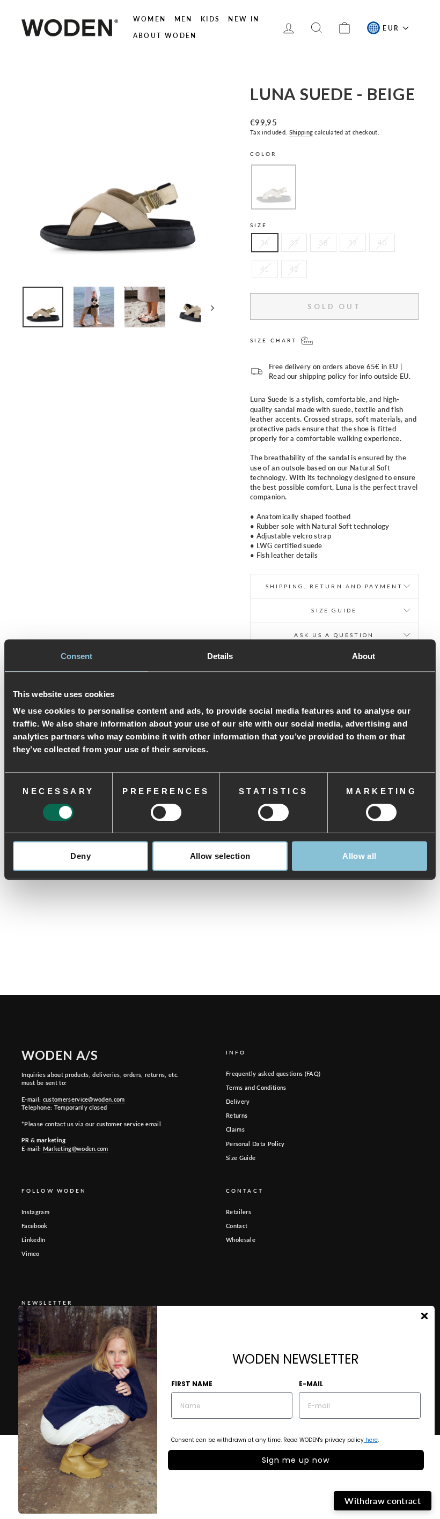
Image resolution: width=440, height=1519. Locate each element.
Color (263, 154)
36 (264, 242)
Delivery (238, 1101)
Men (183, 19)
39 (352, 242)
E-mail (311, 1383)
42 (294, 269)
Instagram (35, 1211)
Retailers (238, 1211)
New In (243, 19)
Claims (235, 1129)
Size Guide (240, 1157)
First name (191, 1383)
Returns (236, 1115)
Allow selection (220, 855)
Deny (80, 855)
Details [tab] (220, 656)
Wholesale (240, 1239)
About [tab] (364, 656)
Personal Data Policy (255, 1143)
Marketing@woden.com (75, 1148)
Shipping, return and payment (334, 586)
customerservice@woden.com (84, 1099)
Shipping (301, 132)
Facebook (34, 1225)
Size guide (334, 610)
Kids (211, 19)
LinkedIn (33, 1239)
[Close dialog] (424, 1316)
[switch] (166, 812)
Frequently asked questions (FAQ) (273, 1073)
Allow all (359, 855)
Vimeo (30, 1253)
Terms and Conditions (256, 1087)
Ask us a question (334, 635)
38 (323, 242)
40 (382, 242)
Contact (236, 1225)
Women (149, 19)
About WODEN (165, 36)
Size (258, 225)
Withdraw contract (382, 1500)
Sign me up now (295, 1460)
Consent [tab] (77, 656)
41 (264, 269)
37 (294, 242)
